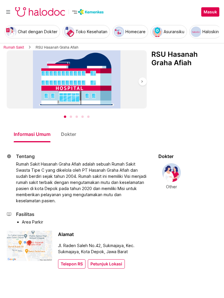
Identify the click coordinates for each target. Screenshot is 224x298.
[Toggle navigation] (8, 12)
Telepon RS (72, 264)
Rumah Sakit (14, 47)
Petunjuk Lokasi (106, 264)
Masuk (210, 12)
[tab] (32, 134)
